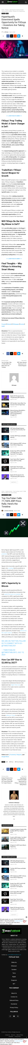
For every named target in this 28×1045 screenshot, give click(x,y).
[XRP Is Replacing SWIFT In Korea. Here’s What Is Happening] (5, 445)
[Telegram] (18, 36)
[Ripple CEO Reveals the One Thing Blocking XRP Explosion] (5, 397)
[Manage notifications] (24, 1041)
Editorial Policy (14, 1000)
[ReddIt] (15, 36)
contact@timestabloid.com (14, 954)
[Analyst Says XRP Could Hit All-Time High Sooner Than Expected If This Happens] (5, 452)
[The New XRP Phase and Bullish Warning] (5, 437)
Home (3, 9)
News (7, 13)
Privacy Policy (14, 1007)
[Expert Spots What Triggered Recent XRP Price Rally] (5, 461)
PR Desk (6, 32)
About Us (14, 993)
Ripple (14, 976)
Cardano (14, 969)
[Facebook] (8, 36)
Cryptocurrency (5, 399)
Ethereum (14, 966)
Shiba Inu (14, 962)
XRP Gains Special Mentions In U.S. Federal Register (21, 364)
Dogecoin (14, 980)
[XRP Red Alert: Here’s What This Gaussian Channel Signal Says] (5, 405)
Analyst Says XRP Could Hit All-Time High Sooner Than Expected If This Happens (17, 452)
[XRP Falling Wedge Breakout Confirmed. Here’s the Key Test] (5, 430)
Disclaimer (14, 1004)
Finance (3, 13)
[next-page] (5, 420)
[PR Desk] (3, 32)
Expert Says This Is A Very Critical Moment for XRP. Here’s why (17, 468)
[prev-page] (3, 420)
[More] (22, 36)
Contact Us (14, 997)
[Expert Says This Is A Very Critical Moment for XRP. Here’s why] (5, 468)
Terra (14, 973)
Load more (13, 482)
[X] (11, 36)
